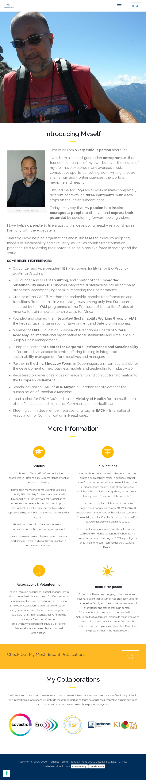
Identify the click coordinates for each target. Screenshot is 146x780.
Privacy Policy (79, 766)
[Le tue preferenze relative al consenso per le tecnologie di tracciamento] (6, 773)
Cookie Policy (97, 766)
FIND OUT (130, 656)
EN (137, 5)
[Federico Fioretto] (9, 5)
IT (133, 5)
